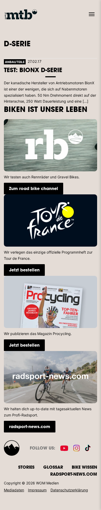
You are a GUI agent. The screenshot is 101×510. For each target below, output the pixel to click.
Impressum (37, 490)
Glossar (53, 467)
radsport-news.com (29, 426)
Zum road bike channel (33, 188)
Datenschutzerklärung (69, 490)
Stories (26, 467)
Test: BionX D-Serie (33, 70)
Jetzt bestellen (24, 269)
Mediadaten (14, 490)
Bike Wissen (84, 467)
